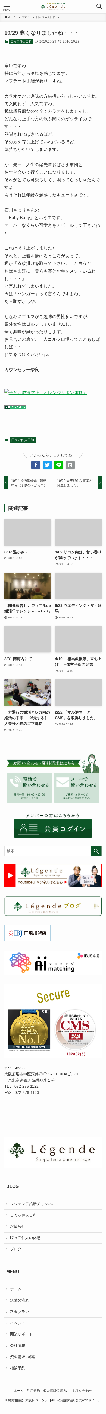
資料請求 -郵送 (22, 1357)
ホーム (15, 1289)
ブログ (15, 1249)
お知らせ (17, 1226)
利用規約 (33, 1390)
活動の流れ (19, 1300)
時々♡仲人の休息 (25, 1237)
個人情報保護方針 (56, 1390)
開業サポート (21, 1334)
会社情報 (17, 1345)
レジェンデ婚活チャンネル (33, 1204)
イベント (17, 1323)
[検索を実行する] (96, 851)
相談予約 (17, 1368)
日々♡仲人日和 (21, 41)
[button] (99, 6)
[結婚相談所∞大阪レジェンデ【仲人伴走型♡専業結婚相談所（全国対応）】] (53, 6)
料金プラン (19, 1311)
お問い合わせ (82, 1390)
